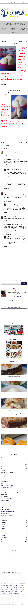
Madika (6, 192)
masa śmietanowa (4, 585)
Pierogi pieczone (4, 517)
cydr (22, 604)
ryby (14, 595)
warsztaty (21, 595)
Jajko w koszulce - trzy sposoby (14, 393)
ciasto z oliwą (4, 593)
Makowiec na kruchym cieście (7, 472)
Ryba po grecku (4, 490)
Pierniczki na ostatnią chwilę (6, 487)
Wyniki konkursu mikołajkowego (7, 511)
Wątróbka (12, 28)
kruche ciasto (4, 583)
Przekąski (4, 28)
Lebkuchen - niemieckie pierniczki (7, 498)
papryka (2, 591)
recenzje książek (18, 576)
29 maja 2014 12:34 (14, 159)
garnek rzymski (4, 604)
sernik (11, 581)
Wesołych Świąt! (4, 479)
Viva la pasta (3, 574)
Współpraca (13, 29)
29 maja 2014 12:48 (16, 169)
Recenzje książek (22, 28)
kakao (24, 576)
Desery (24, 27)
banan (11, 585)
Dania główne (16, 27)
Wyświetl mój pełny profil (17, 296)
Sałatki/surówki (7, 25)
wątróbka (3, 595)
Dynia (3, 23)
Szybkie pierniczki (4, 494)
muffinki (22, 587)
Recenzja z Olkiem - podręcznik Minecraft (9, 492)
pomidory (17, 581)
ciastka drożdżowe (17, 602)
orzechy (2, 581)
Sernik (17, 23)
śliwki (2, 589)
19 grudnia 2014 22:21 (18, 180)
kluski (7, 587)
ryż (17, 595)
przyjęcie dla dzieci (10, 145)
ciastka (9, 574)
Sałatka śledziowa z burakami (7, 474)
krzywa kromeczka (9, 151)
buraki (16, 585)
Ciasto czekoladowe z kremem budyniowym (14, 429)
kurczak (22, 589)
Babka (15, 25)
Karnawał (16, 589)
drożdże (8, 572)
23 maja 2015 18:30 (16, 204)
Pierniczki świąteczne (5, 513)
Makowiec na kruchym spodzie (13, 376)
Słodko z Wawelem (4, 503)
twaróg (11, 576)
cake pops (17, 604)
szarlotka (12, 587)
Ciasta (3, 24)
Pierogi (21, 25)
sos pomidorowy (9, 591)
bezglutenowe (19, 597)
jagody (2, 587)
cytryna (22, 593)
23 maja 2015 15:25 (12, 192)
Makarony (10, 23)
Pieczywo (9, 24)
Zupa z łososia (4, 477)
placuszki (16, 593)
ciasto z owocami (10, 597)
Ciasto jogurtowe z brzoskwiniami (14, 446)
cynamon (21, 585)
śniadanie (3, 597)
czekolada (14, 572)
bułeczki (11, 604)
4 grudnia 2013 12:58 (19, 151)
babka (22, 591)
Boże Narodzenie (4, 576)
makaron (3, 572)
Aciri (8, 169)
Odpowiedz (6, 155)
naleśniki (9, 595)
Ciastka (24, 24)
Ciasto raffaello (4, 507)
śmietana (7, 589)
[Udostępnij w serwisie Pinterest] (26, 143)
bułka (7, 581)
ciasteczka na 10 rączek (6, 602)
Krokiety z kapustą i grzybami (7, 485)
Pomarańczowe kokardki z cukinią (8, 489)
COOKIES (5, 29)
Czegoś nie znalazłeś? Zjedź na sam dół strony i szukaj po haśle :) (14, 31)
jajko (17, 587)
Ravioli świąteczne (4, 481)
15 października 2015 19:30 (18, 236)
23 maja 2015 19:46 (12, 216)
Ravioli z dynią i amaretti (6, 505)
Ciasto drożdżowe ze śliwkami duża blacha (14, 410)
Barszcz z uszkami (4, 496)
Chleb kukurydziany (5, 509)
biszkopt (4, 145)
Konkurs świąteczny (5, 500)
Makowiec (23, 23)
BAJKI (12, 589)
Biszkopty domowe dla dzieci (7, 515)
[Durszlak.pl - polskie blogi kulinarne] (14, 550)
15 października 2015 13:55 (16, 224)
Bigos (2, 483)
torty (16, 583)
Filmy (19, 572)
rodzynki (11, 593)
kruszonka (23, 581)
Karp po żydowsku (4, 475)
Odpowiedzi (8, 167)
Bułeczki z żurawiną (5, 502)
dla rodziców (23, 583)
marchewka (11, 583)
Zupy (19, 24)
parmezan (17, 591)
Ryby (15, 24)
